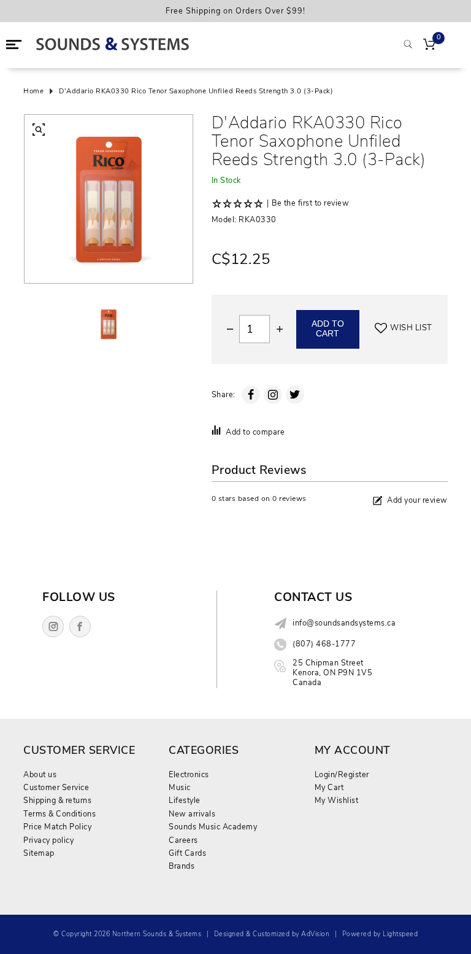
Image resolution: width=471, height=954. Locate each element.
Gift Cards (187, 853)
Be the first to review (310, 203)
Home (33, 91)
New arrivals (192, 814)
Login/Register (342, 774)
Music (180, 787)
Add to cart (328, 329)
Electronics (189, 774)
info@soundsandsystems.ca (344, 623)
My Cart (329, 787)
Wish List (411, 327)
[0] (429, 45)
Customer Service (56, 787)
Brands (181, 866)
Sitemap (39, 853)
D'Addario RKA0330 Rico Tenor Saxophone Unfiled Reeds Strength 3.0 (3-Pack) (196, 91)
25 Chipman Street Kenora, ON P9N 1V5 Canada (332, 672)
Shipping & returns (57, 800)
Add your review (417, 500)
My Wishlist (337, 800)
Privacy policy (48, 840)
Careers (183, 840)
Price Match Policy (57, 826)
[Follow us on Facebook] (80, 626)
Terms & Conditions (59, 814)
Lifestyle (185, 800)
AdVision (315, 934)
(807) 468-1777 (324, 644)
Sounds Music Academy (213, 826)
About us (39, 774)
